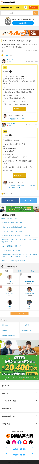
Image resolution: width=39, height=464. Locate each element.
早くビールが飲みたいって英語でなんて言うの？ (16, 235)
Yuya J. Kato (9, 293)
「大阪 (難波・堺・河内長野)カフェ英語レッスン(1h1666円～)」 (21, 186)
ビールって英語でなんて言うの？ (11, 250)
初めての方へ (5, 325)
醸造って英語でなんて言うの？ (11, 218)
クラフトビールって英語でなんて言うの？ (14, 227)
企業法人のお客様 (19, 449)
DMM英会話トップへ (27, 330)
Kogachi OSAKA (29, 293)
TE (29, 306)
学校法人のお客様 (19, 455)
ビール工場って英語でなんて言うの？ (13, 231)
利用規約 (4, 330)
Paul (9, 281)
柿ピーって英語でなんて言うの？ (11, 246)
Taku (9, 306)
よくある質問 (25, 325)
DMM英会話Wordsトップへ (10, 335)
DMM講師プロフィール (15, 119)
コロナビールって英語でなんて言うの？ (13, 261)
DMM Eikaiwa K (29, 281)
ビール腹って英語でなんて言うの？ (12, 223)
